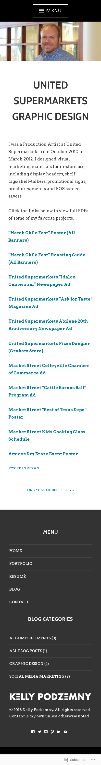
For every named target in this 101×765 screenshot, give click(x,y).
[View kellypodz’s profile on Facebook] (33, 732)
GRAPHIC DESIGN (26, 663)
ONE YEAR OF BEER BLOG (49, 490)
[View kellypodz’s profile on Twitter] (39, 732)
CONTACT (19, 602)
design (33, 468)
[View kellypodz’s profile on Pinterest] (52, 732)
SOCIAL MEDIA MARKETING (36, 676)
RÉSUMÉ (17, 576)
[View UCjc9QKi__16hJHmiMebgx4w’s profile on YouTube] (65, 732)
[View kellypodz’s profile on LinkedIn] (59, 732)
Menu (54, 10)
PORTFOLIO (20, 563)
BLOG (14, 589)
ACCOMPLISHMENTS (30, 638)
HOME (15, 551)
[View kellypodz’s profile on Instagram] (46, 732)
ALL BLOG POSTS (25, 651)
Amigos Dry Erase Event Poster (43, 453)
